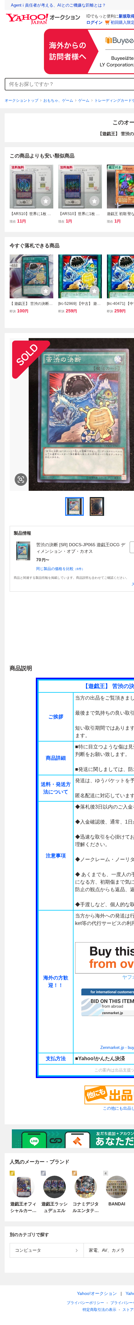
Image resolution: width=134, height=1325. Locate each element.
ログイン (94, 22)
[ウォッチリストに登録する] (46, 201)
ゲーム (83, 100)
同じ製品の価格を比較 (60, 569)
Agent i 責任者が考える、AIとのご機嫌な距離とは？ (58, 5)
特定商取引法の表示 (99, 1309)
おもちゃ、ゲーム (58, 100)
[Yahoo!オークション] (44, 15)
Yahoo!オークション (97, 1293)
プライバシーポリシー (85, 1303)
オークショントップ (21, 100)
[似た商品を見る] (21, 479)
